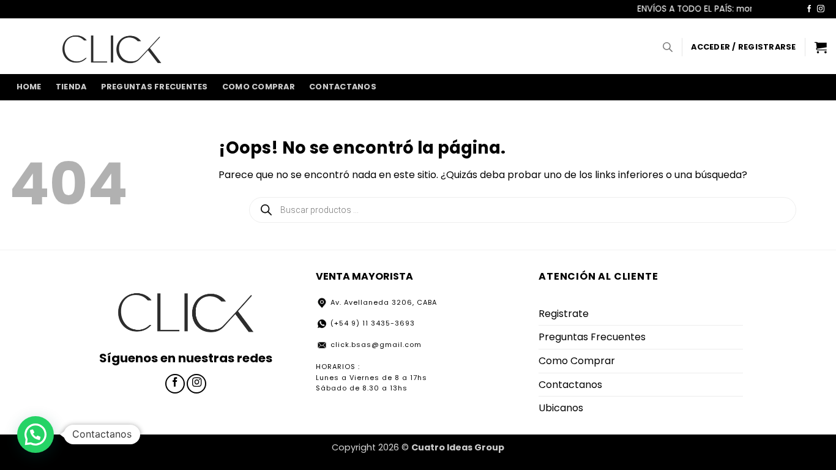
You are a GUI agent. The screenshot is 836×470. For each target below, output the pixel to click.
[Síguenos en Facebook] (809, 9)
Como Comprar (258, 86)
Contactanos (342, 86)
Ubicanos (561, 408)
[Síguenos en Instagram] (820, 9)
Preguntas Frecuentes (154, 86)
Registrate (564, 314)
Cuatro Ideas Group (457, 447)
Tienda (71, 86)
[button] (743, 47)
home (29, 86)
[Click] (112, 45)
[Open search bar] (668, 47)
